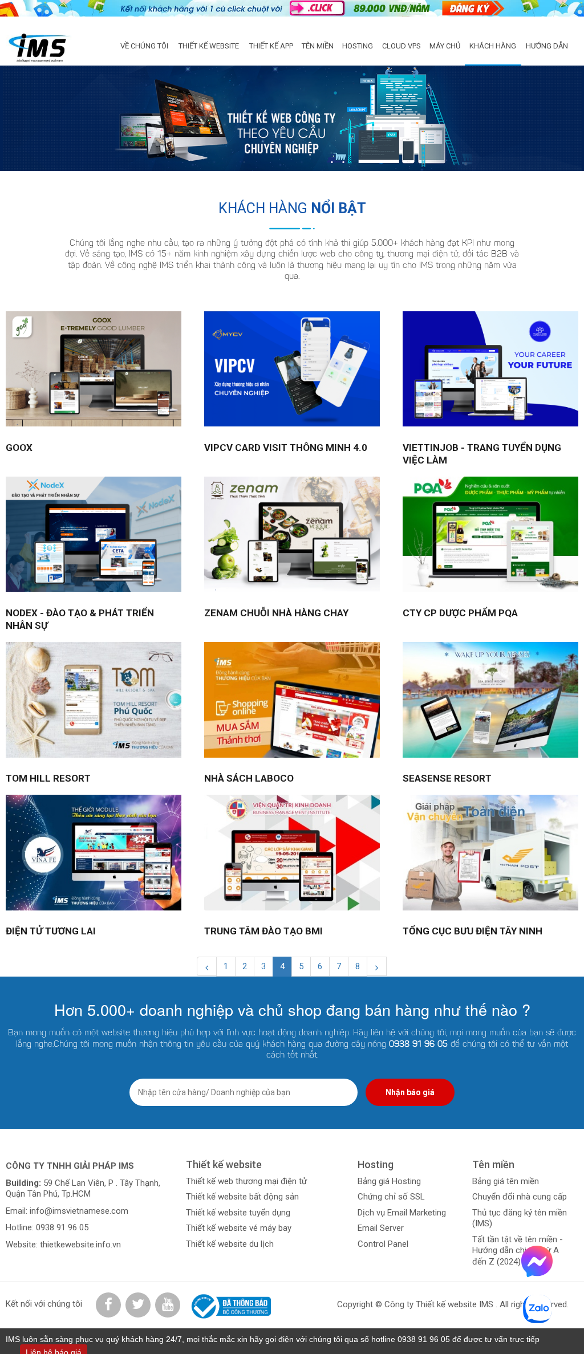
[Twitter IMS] (138, 1305)
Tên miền (318, 46)
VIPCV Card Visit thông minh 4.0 (285, 447)
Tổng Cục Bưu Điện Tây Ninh (472, 931)
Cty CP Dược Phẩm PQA (460, 613)
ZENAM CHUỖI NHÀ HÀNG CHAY (276, 613)
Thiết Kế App (271, 46)
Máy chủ (444, 46)
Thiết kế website (209, 46)
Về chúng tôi (144, 46)
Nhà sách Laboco (249, 778)
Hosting (357, 46)
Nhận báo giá (410, 1092)
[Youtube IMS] (167, 1305)
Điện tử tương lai (51, 931)
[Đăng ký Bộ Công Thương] (229, 1306)
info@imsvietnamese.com (79, 1211)
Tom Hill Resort (48, 778)
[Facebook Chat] (537, 1274)
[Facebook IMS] (108, 1305)
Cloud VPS (401, 46)
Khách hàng (492, 46)
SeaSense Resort (447, 778)
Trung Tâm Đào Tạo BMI (263, 931)
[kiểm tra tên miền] (292, 8)
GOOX (19, 447)
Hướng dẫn (547, 46)
